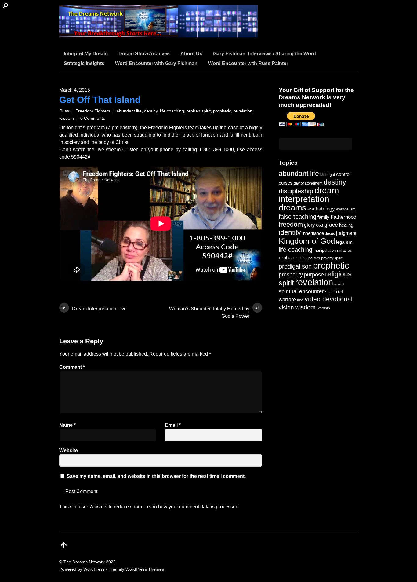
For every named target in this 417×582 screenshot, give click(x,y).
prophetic (222, 110)
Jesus (330, 234)
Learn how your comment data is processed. (192, 506)
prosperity (291, 274)
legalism (344, 242)
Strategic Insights (84, 63)
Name (67, 425)
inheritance (313, 233)
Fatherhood (343, 217)
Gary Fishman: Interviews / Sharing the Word (264, 53)
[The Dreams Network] (158, 33)
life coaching (172, 110)
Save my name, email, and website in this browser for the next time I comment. (156, 476)
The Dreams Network (84, 561)
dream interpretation (309, 195)
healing (346, 225)
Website (68, 450)
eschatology (321, 209)
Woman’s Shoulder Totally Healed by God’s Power (214, 312)
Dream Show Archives (144, 53)
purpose (314, 274)
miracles (344, 250)
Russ (64, 110)
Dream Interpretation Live (95, 308)
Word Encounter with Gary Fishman (156, 63)
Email (173, 425)
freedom (291, 224)
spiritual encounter (301, 291)
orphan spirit (199, 110)
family (323, 217)
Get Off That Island (99, 100)
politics (314, 258)
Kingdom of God (307, 241)
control (343, 174)
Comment (72, 367)
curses (285, 182)
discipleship (296, 191)
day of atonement (308, 183)
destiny (151, 110)
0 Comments (92, 118)
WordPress (94, 569)
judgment (346, 233)
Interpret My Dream (86, 53)
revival (339, 284)
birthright (327, 175)
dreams (292, 207)
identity (290, 232)
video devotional (329, 298)
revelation (243, 110)
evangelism (345, 209)
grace (331, 224)
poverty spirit (331, 258)
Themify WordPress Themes (136, 569)
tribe (300, 300)
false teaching (297, 216)
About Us (191, 53)
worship (323, 308)
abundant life (129, 110)
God (319, 225)
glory (309, 225)
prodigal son (295, 266)
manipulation (325, 250)
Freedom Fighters (92, 110)
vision (286, 307)
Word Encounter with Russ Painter (248, 63)
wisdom (66, 118)
